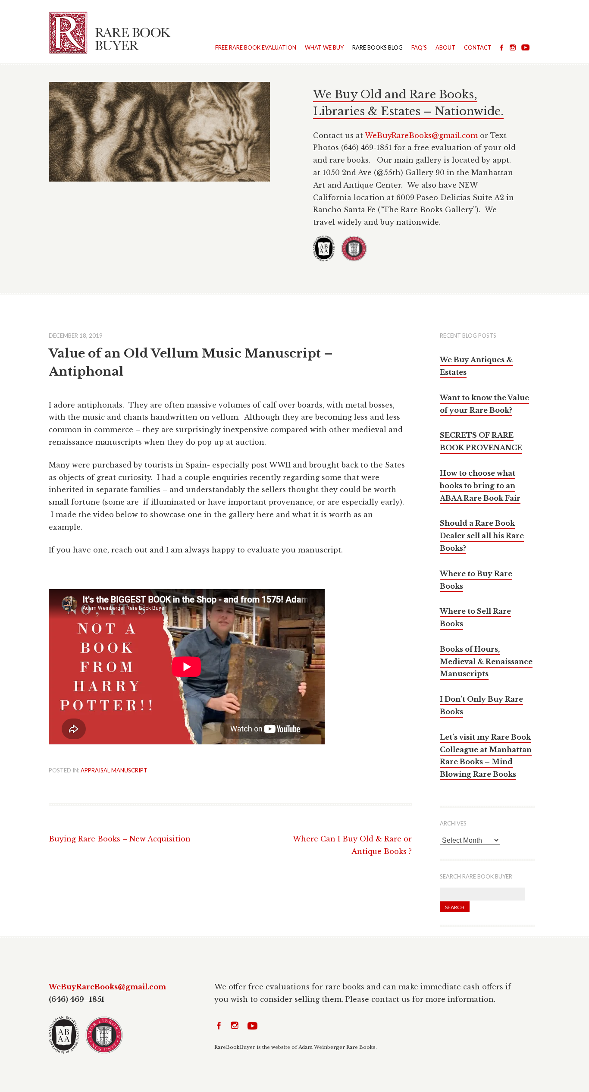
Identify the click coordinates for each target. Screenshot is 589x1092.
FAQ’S (419, 47)
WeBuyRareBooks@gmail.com (421, 135)
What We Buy (324, 47)
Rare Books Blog (377, 47)
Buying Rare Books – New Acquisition (120, 839)
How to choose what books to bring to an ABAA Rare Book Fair (480, 485)
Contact (478, 47)
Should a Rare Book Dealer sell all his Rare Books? (482, 535)
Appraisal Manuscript (114, 770)
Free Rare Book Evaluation (255, 47)
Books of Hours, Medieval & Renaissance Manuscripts (486, 661)
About (445, 47)
